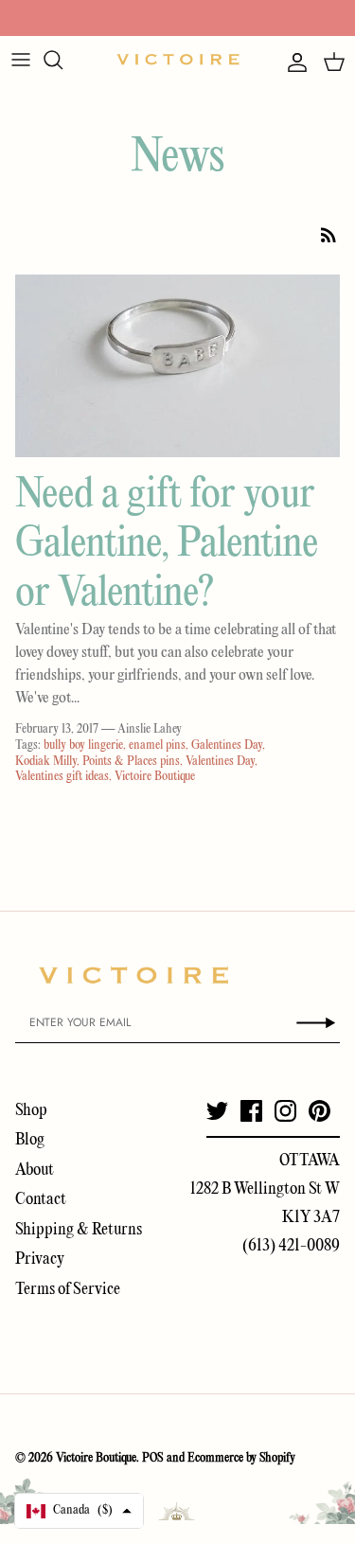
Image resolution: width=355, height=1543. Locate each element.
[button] (79, 1511)
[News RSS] (328, 234)
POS (153, 1458)
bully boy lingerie (83, 745)
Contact (40, 1200)
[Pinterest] (319, 1111)
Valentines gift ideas (62, 777)
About (34, 1170)
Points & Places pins (131, 761)
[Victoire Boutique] (178, 59)
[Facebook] (251, 1111)
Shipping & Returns (78, 1230)
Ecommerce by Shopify (241, 1458)
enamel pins (157, 745)
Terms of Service (67, 1290)
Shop (31, 1111)
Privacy (39, 1259)
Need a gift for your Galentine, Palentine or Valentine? (166, 544)
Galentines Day (226, 745)
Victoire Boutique (155, 777)
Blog (29, 1140)
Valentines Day (220, 761)
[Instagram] (285, 1111)
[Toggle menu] (21, 59)
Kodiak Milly (46, 761)
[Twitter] (217, 1111)
